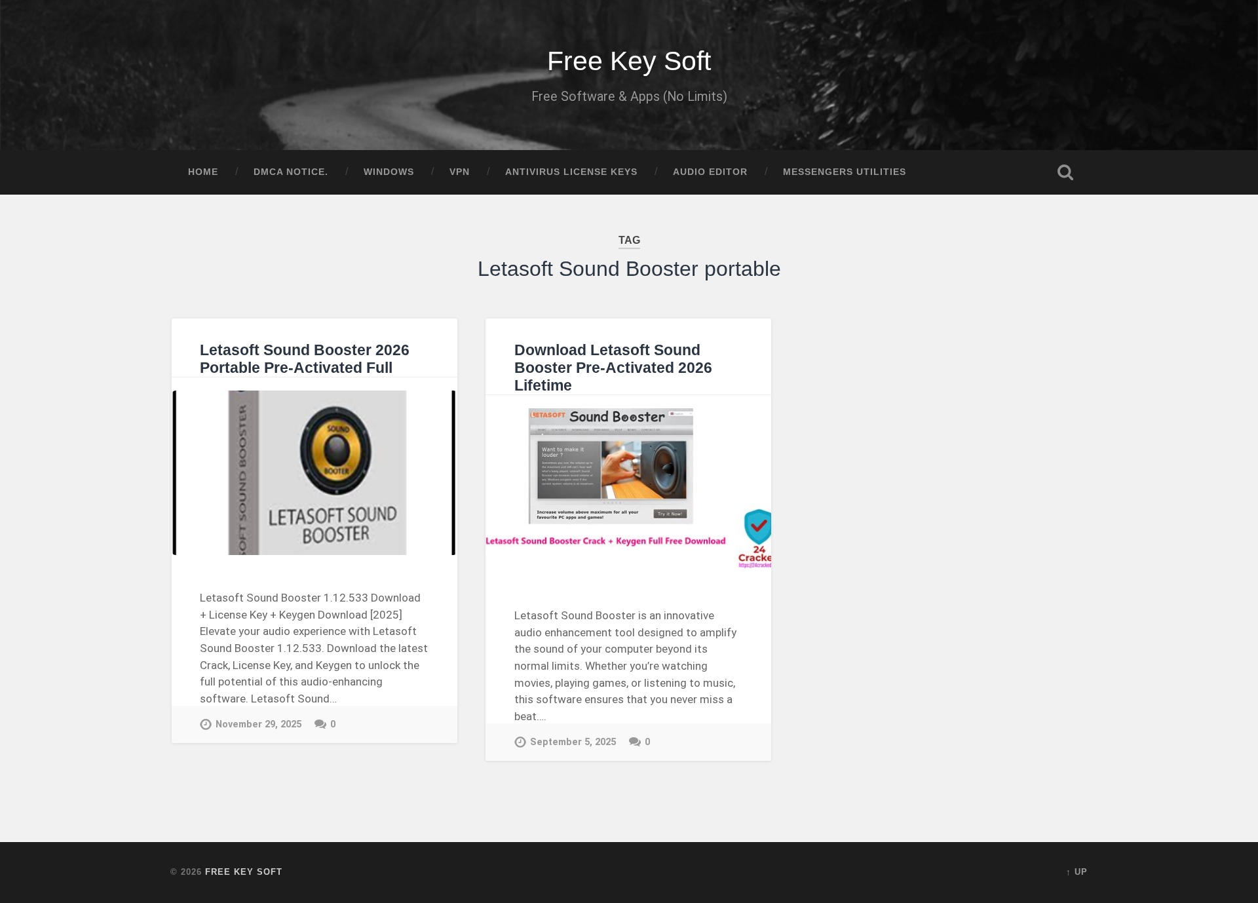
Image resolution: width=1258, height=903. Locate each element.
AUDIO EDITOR (710, 172)
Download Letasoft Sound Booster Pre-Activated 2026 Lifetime (613, 368)
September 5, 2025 (573, 742)
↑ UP (1077, 872)
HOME (203, 172)
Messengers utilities (844, 172)
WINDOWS (389, 172)
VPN (459, 172)
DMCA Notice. (291, 172)
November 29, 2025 (258, 724)
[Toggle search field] (1065, 172)
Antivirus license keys (571, 172)
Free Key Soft (629, 61)
